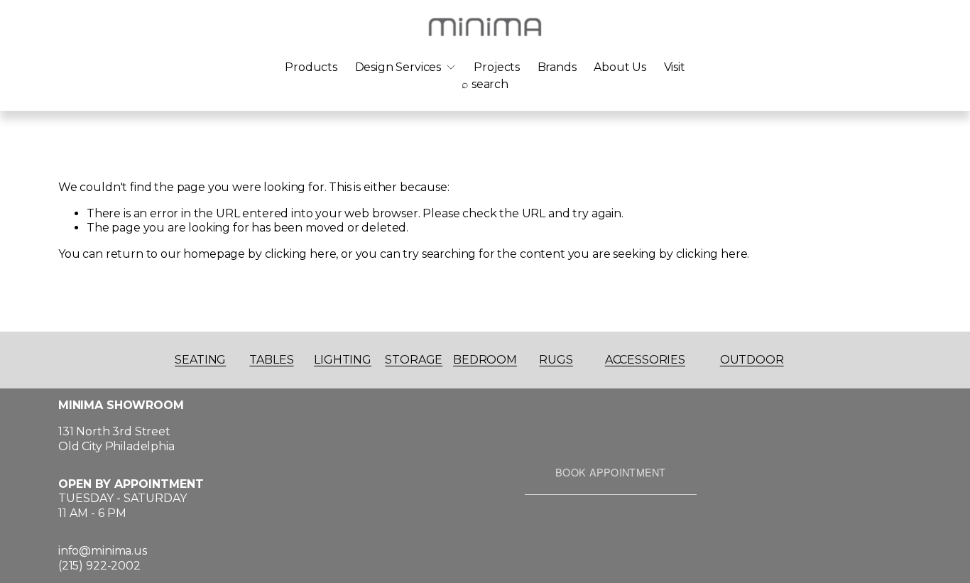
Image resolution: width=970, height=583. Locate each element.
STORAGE (413, 359)
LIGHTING (342, 359)
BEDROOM (485, 359)
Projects (497, 67)
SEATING (200, 359)
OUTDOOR (752, 359)
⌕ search (485, 84)
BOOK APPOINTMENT (610, 472)
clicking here (301, 254)
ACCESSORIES (645, 359)
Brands (557, 67)
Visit (674, 67)
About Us (620, 67)
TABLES (271, 359)
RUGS (555, 359)
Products (311, 67)
